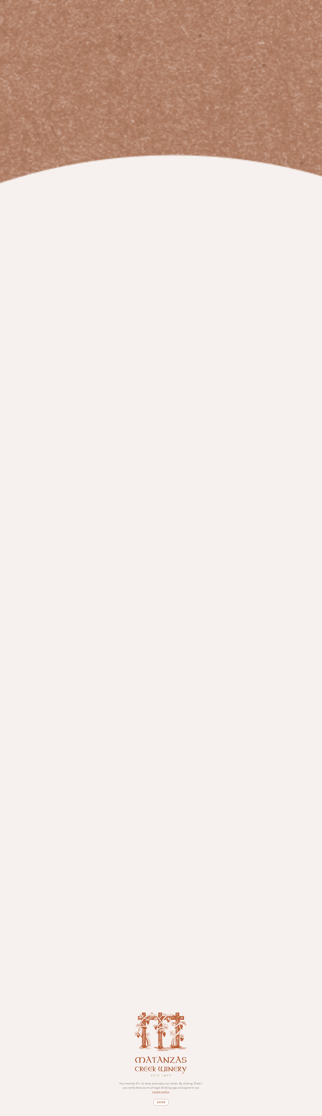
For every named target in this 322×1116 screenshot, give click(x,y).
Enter (161, 1102)
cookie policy (160, 1091)
